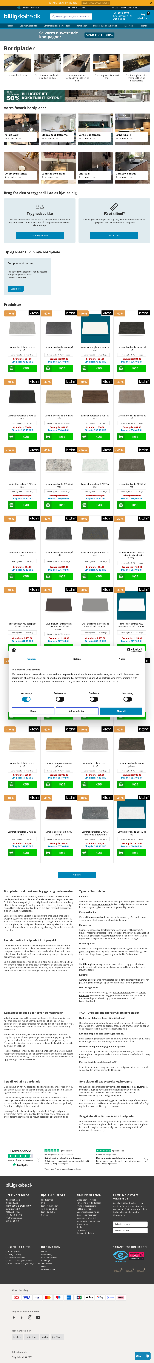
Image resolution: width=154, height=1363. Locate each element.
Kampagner (82, 1230)
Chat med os (118, 18)
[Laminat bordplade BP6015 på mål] (131, 744)
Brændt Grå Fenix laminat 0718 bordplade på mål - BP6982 (131, 555)
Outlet (80, 1227)
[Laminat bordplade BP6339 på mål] (58, 813)
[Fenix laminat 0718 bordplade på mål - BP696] (22, 605)
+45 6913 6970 (120, 13)
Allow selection (77, 711)
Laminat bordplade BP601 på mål (59, 349)
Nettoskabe (31, 1337)
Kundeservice (47, 1200)
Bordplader (82, 26)
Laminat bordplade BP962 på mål (95, 554)
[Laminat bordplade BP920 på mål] (95, 328)
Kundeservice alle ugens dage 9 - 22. (24, 1263)
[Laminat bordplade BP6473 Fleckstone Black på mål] (95, 813)
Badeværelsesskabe (28, 26)
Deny (33, 711)
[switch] (60, 699)
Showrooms (82, 1224)
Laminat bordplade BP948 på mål (22, 417)
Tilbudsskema (47, 1263)
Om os (44, 1251)
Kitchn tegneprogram (86, 1206)
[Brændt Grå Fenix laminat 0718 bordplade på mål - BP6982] (131, 533)
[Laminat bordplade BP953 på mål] (131, 397)
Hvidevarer (128, 26)
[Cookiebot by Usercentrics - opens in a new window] (129, 650)
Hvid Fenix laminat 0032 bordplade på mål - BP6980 (132, 625)
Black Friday (46, 1254)
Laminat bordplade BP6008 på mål (58, 765)
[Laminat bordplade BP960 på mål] (22, 533)
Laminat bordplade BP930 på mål (132, 349)
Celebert (17, 1337)
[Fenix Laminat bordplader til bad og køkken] (47, 63)
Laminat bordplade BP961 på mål (59, 554)
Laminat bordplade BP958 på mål (132, 485)
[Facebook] (14, 1318)
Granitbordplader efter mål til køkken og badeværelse (137, 78)
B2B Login (45, 1260)
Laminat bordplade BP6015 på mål (132, 765)
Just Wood (57, 1337)
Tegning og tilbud (49, 1209)
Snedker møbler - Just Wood (105, 26)
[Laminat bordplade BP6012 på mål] (95, 744)
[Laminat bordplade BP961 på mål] (58, 533)
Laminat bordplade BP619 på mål (22, 833)
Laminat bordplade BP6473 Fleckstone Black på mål (95, 833)
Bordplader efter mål (86, 1218)
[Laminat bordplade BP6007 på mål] (22, 744)
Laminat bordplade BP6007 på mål (22, 765)
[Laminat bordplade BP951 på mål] (95, 397)
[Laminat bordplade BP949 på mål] (58, 397)
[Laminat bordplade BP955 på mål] (58, 465)
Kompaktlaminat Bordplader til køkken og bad (77, 78)
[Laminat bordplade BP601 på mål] (58, 328)
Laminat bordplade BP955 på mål (59, 485)
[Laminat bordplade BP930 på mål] (131, 328)
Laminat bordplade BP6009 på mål (22, 349)
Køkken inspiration (85, 1209)
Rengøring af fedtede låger (89, 1203)
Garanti (44, 1215)
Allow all (121, 711)
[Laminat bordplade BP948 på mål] (22, 397)
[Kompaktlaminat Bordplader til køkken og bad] (76, 63)
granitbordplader (87, 951)
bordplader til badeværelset (134, 1086)
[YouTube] (38, 1318)
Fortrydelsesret (48, 1269)
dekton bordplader (122, 992)
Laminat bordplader (17, 75)
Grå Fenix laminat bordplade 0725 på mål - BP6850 (95, 625)
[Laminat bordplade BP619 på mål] (22, 813)
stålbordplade (88, 964)
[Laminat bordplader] (17, 63)
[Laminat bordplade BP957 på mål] (95, 465)
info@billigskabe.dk (14, 1218)
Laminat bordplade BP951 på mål (95, 417)
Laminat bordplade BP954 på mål (22, 485)
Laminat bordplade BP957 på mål (95, 485)
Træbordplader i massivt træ (107, 76)
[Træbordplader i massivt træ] (106, 63)
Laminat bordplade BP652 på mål (132, 833)
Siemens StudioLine (85, 1233)
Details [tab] (77, 658)
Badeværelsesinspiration (88, 1212)
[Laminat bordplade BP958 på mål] (131, 465)
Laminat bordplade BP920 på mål (95, 349)
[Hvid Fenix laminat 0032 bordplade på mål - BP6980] (131, 605)
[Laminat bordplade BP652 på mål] (131, 813)
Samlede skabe (48, 1212)
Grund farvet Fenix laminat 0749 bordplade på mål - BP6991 (59, 626)
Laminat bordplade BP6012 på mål (95, 765)
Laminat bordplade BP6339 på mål (58, 833)
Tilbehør (143, 26)
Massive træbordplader (112, 935)
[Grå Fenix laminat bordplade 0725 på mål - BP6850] (95, 605)
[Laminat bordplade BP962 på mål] (95, 533)
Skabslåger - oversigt (86, 1200)
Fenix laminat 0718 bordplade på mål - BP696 (22, 625)
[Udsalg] (77, 40)
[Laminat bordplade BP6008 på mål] (58, 744)
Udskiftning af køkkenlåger (89, 1221)
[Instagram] (30, 1318)
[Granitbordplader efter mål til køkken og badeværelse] (136, 63)
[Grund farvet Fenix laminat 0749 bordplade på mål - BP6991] (58, 605)
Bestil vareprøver (49, 1257)
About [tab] (122, 658)
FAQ (43, 1203)
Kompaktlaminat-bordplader (93, 917)
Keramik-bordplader (89, 979)
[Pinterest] (22, 1318)
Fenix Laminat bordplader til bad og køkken (47, 76)
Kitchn (45, 1337)
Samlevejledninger (49, 1206)
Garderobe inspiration (87, 1215)
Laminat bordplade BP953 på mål (132, 417)
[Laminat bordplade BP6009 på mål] (22, 328)
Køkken (10, 26)
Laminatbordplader (101, 904)
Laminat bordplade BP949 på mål (59, 417)
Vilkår (43, 1266)
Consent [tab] (31, 658)
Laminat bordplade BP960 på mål (22, 554)
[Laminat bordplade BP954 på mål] (22, 465)
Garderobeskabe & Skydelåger (57, 26)
